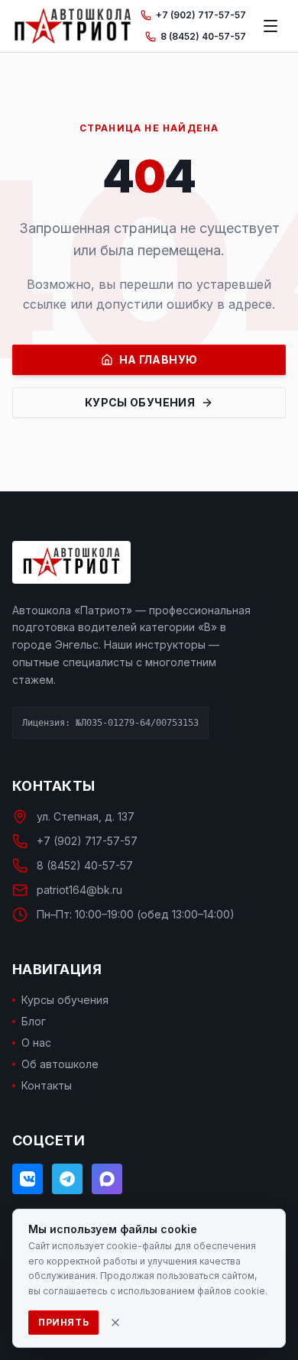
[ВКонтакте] (27, 1179)
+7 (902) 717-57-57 (201, 15)
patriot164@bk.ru (79, 889)
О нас (36, 1042)
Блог (33, 1021)
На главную (158, 359)
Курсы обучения (140, 402)
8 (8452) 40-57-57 (203, 36)
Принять (63, 1322)
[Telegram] (67, 1179)
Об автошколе (60, 1063)
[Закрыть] (115, 1322)
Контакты (46, 1085)
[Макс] (107, 1179)
